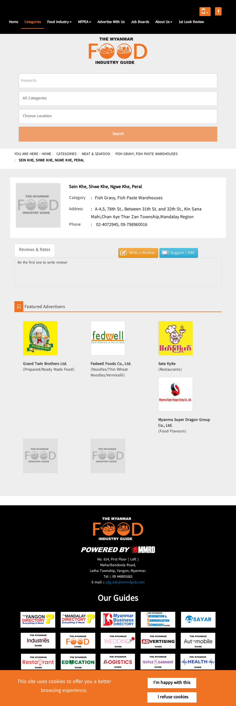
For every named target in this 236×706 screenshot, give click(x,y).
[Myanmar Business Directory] (118, 620)
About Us (162, 22)
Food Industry (58, 22)
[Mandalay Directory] (78, 620)
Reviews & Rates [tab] (34, 250)
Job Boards (140, 22)
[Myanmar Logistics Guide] (118, 662)
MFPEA (83, 22)
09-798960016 (134, 225)
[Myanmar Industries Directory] (38, 641)
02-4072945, (107, 225)
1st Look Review (191, 22)
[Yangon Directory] (38, 620)
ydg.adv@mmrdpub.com (125, 582)
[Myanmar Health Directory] (198, 662)
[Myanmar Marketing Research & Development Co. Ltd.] (118, 552)
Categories (32, 22)
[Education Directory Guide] (78, 662)
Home (13, 22)
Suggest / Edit (182, 252)
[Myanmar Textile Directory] (158, 662)
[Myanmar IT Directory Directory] (158, 620)
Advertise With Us (111, 22)
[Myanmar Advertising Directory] (158, 641)
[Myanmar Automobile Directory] (198, 641)
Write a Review (142, 252)
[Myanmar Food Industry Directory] (78, 641)
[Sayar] (198, 620)
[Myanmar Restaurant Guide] (38, 662)
